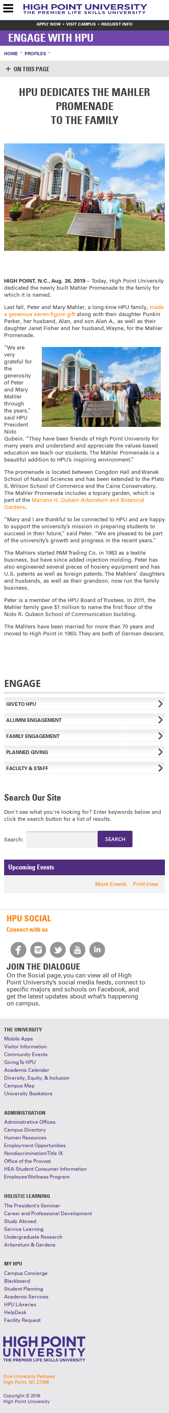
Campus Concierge (26, 1273)
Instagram (38, 950)
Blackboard (17, 1281)
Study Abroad (20, 1221)
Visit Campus (81, 24)
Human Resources (25, 1138)
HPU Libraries (20, 1305)
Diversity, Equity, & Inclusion (36, 1078)
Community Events (26, 1054)
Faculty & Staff (27, 768)
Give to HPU (21, 704)
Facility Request (22, 1320)
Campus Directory (25, 1130)
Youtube (77, 950)
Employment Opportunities (35, 1145)
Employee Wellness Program (37, 1177)
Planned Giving (27, 752)
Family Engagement (32, 736)
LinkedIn (97, 950)
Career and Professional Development (48, 1213)
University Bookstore (28, 1094)
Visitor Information (25, 1047)
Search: (7, 840)
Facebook (18, 950)
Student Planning (23, 1289)
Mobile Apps (18, 1039)
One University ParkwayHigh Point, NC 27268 (29, 1379)
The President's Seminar (32, 1206)
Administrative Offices (29, 1122)
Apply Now (49, 24)
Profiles (35, 53)
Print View (145, 884)
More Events (111, 884)
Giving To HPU (20, 1062)
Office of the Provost (27, 1161)
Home (11, 53)
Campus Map (19, 1086)
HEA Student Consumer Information (45, 1169)
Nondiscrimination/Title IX (33, 1153)
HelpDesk (15, 1312)
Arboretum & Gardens (29, 1245)
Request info (116, 24)
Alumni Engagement (34, 720)
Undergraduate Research (33, 1237)
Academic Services (26, 1297)
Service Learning (23, 1229)
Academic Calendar (26, 1070)
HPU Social (29, 918)
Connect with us (27, 929)
